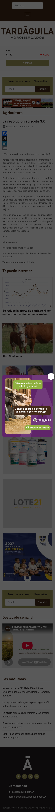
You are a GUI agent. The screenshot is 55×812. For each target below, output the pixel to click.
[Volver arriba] (50, 806)
